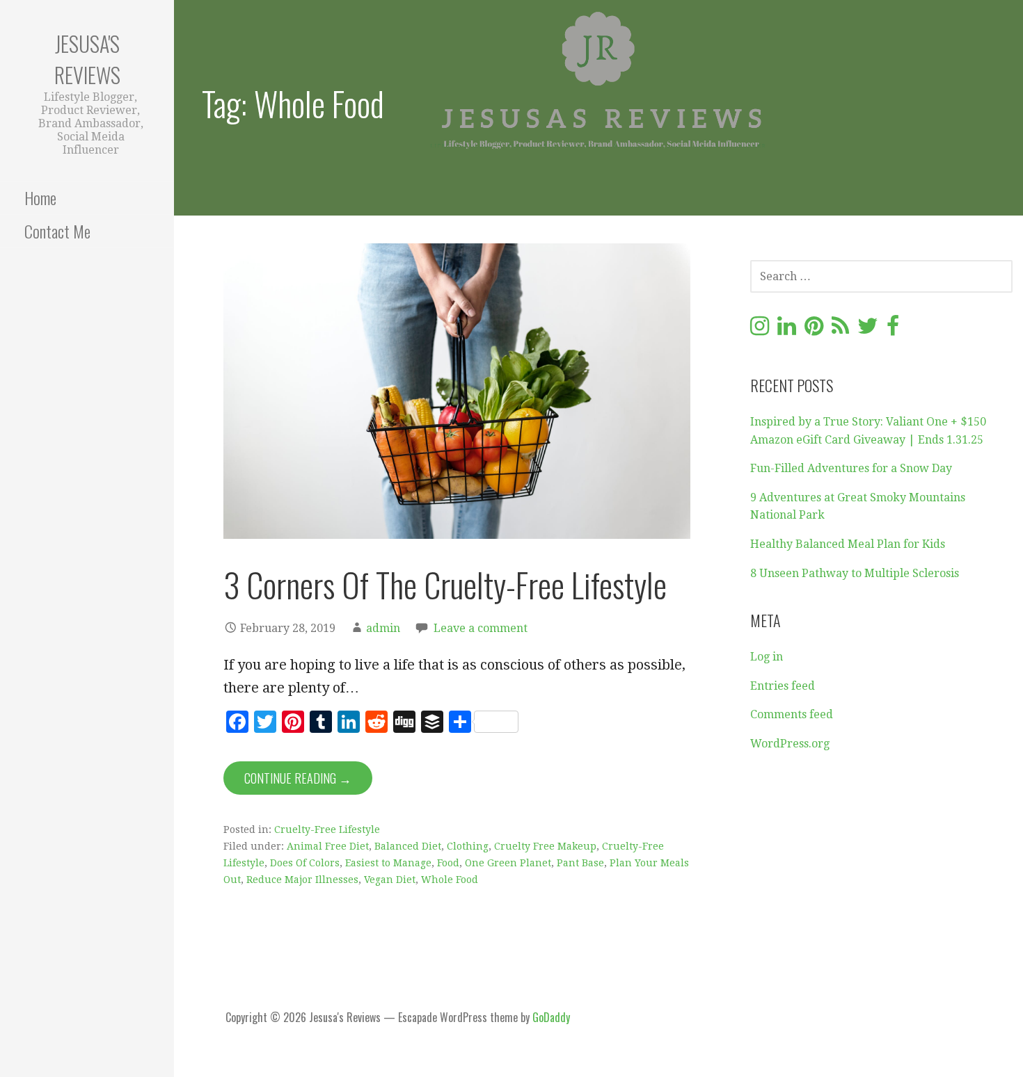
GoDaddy (551, 1017)
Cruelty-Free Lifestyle (327, 829)
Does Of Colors (305, 862)
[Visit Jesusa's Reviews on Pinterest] (813, 330)
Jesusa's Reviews (87, 59)
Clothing (468, 846)
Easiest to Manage (388, 862)
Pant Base (580, 862)
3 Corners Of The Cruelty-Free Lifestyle (445, 584)
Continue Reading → (297, 778)
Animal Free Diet (328, 846)
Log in (766, 656)
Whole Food (449, 879)
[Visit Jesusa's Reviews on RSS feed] (840, 330)
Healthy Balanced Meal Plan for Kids (847, 544)
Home (40, 197)
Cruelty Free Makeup (545, 846)
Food (448, 862)
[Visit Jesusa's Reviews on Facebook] (893, 330)
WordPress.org (790, 743)
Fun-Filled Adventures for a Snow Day (851, 468)
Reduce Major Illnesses (302, 879)
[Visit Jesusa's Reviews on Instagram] (759, 330)
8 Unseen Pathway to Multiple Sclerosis (854, 573)
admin (383, 628)
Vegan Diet (389, 879)
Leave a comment (481, 628)
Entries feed (782, 686)
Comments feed (791, 714)
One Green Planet (508, 862)
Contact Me (57, 230)
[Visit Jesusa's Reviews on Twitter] (867, 330)
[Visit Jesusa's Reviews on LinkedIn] (786, 330)
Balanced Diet (407, 846)
